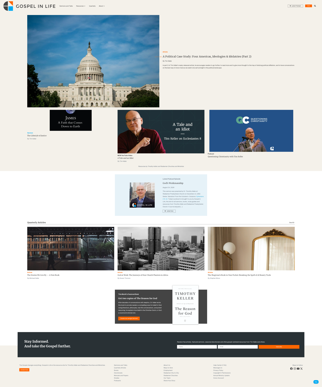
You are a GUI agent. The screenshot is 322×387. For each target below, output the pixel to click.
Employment (168, 370)
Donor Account (218, 378)
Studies (116, 378)
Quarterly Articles (120, 368)
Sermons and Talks (120, 365)
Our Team (167, 378)
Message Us (217, 368)
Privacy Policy (218, 370)
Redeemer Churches (171, 375)
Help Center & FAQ (219, 365)
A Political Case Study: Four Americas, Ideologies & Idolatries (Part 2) (207, 56)
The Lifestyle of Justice (37, 136)
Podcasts (117, 380)
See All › (292, 222)
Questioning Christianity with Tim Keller (225, 157)
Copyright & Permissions (222, 373)
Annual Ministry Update (221, 375)
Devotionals (118, 373)
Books (116, 370)
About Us (167, 365)
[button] (85, 6)
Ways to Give (168, 368)
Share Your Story (169, 380)
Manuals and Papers (121, 375)
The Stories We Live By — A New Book (43, 275)
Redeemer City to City (171, 373)
